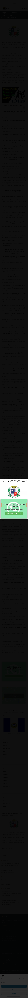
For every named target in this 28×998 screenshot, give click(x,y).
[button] (26, 976)
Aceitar (14, 986)
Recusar (14, 989)
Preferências (14, 993)
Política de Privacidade (16, 996)
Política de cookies (10, 996)
